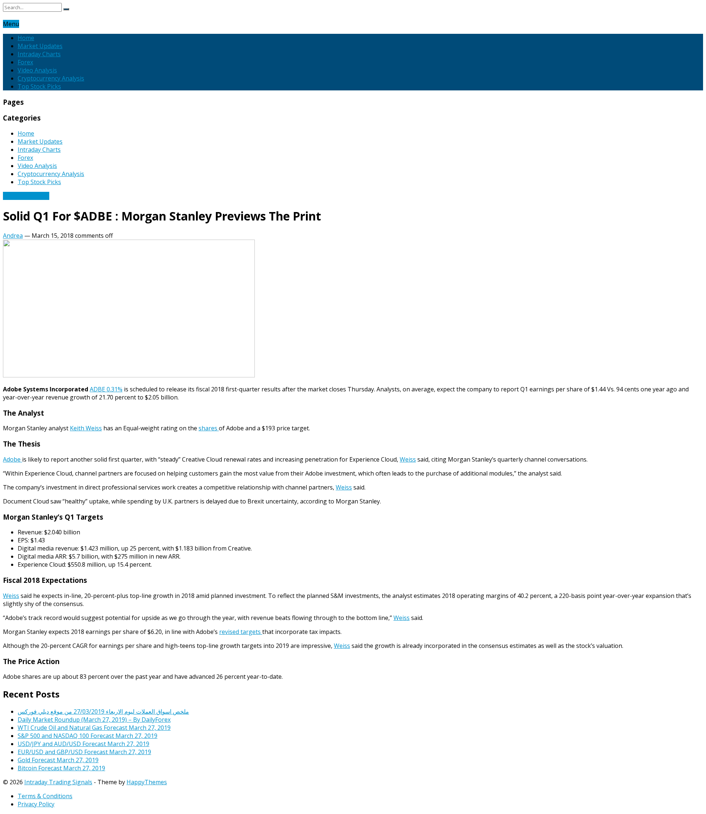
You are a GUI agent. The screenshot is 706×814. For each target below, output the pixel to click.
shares (209, 428)
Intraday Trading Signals (58, 782)
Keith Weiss (86, 428)
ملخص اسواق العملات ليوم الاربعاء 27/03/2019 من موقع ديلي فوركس (103, 711)
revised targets (240, 632)
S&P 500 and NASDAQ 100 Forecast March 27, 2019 (87, 736)
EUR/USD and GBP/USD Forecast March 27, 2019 (84, 752)
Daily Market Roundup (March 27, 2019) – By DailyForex (94, 720)
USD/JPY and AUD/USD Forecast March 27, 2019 (83, 744)
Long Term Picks (26, 196)
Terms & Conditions (45, 796)
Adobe (12, 459)
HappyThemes (146, 782)
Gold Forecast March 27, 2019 (58, 760)
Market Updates (40, 46)
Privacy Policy (36, 804)
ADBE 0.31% (106, 389)
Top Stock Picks (39, 86)
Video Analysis (37, 70)
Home (26, 38)
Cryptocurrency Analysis (51, 78)
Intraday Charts (39, 54)
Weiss (408, 459)
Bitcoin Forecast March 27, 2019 (61, 768)
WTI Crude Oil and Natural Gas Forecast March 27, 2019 (94, 728)
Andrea (13, 236)
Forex (25, 62)
